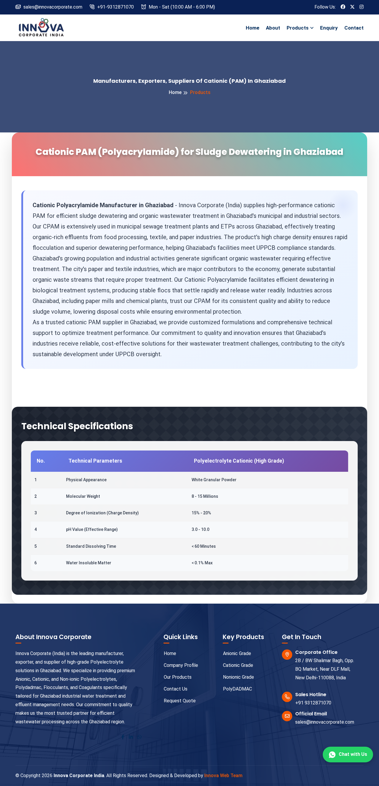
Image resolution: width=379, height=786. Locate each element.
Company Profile (181, 665)
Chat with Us (353, 754)
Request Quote (180, 701)
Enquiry (329, 28)
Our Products (178, 677)
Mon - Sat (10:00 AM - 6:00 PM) (181, 7)
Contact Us (175, 689)
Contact (354, 28)
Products (298, 28)
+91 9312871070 (313, 703)
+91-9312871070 (115, 7)
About (273, 28)
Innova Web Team (223, 775)
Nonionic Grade (238, 677)
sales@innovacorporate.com (324, 722)
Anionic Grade (237, 653)
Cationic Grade (238, 665)
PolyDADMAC (237, 689)
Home (252, 28)
